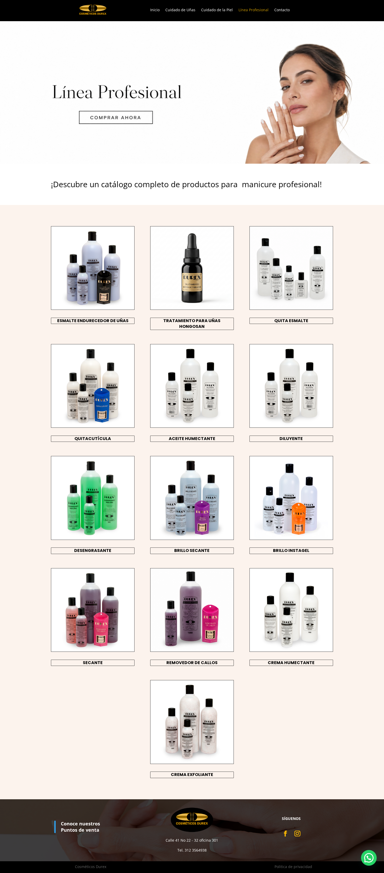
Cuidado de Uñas (180, 10)
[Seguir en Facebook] (285, 833)
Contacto (282, 10)
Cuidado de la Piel (217, 10)
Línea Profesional (253, 10)
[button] (369, 858)
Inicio (155, 10)
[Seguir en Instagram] (297, 833)
